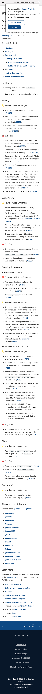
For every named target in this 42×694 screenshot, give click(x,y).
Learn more (16, 23)
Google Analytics (28, 9)
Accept (14, 27)
